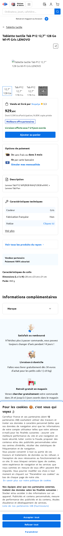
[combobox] (31, 11)
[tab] (7, 91)
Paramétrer (31, 531)
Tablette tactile (14, 27)
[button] (29, 4)
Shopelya (35, 104)
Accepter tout (31, 517)
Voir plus (10, 230)
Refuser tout (31, 524)
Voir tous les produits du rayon (23, 244)
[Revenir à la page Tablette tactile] (3, 27)
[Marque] (50, 309)
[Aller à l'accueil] (5, 4)
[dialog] (31, 468)
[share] (55, 46)
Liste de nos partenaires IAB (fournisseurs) (25, 505)
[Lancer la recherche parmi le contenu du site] (57, 11)
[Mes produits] (44, 4)
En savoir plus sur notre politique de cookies (27, 480)
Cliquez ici (48, 223)
